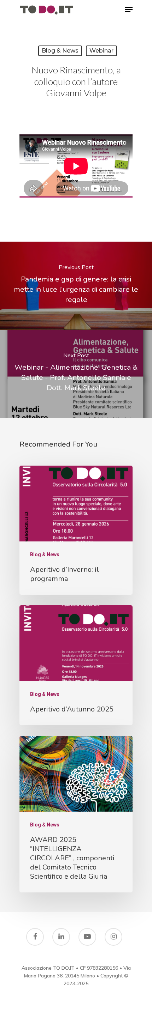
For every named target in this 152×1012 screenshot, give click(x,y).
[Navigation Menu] (129, 9)
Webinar (101, 50)
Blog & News (60, 50)
